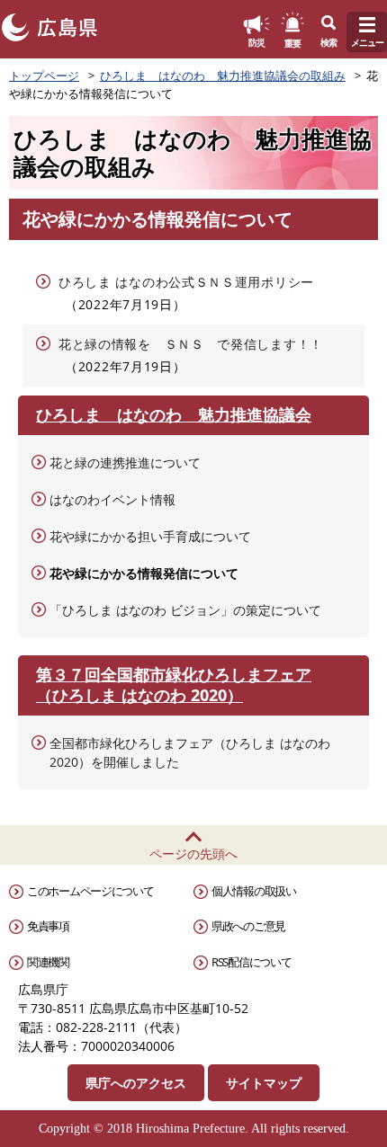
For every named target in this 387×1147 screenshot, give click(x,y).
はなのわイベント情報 (113, 499)
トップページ (44, 75)
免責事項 (48, 926)
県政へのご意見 (248, 926)
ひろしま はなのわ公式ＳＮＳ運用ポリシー (186, 281)
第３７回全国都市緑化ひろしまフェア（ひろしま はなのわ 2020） (173, 684)
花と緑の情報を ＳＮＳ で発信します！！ (190, 343)
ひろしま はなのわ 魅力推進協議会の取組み (223, 75)
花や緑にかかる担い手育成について (150, 536)
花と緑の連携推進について (125, 462)
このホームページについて (90, 891)
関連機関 (48, 962)
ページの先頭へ (193, 853)
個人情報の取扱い (254, 891)
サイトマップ (264, 1082)
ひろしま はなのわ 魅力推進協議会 (173, 414)
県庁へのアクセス (136, 1082)
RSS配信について (251, 962)
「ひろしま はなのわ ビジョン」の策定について (185, 609)
